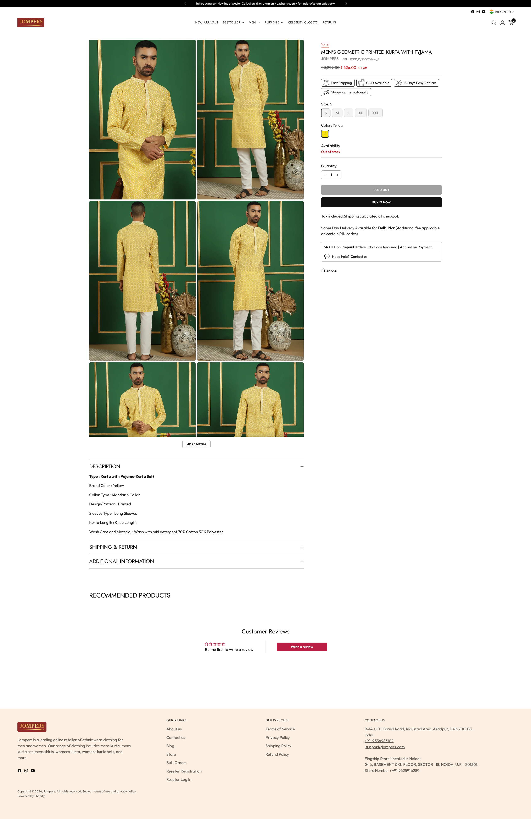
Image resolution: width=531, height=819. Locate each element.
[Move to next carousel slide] (441, 605)
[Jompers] (30, 22)
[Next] (346, 3)
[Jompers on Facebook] (473, 11)
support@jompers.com (385, 746)
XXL (375, 112)
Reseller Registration (184, 771)
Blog (170, 745)
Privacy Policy (278, 737)
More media (196, 444)
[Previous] (185, 3)
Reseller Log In (178, 779)
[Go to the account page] (502, 22)
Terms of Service (280, 728)
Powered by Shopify (31, 796)
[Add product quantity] (337, 175)
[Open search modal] (494, 22)
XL (360, 112)
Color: (332, 125)
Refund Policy (277, 754)
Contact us (359, 256)
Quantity (329, 165)
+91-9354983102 (379, 740)
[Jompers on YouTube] (483, 11)
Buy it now (381, 202)
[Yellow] (325, 134)
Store (171, 754)
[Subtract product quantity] (325, 175)
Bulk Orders (176, 762)
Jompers (49, 791)
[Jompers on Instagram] (478, 11)
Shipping (351, 216)
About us (174, 728)
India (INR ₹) (502, 12)
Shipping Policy (278, 745)
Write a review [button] (302, 647)
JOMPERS (330, 58)
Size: (326, 103)
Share (331, 271)
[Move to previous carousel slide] (89, 605)
